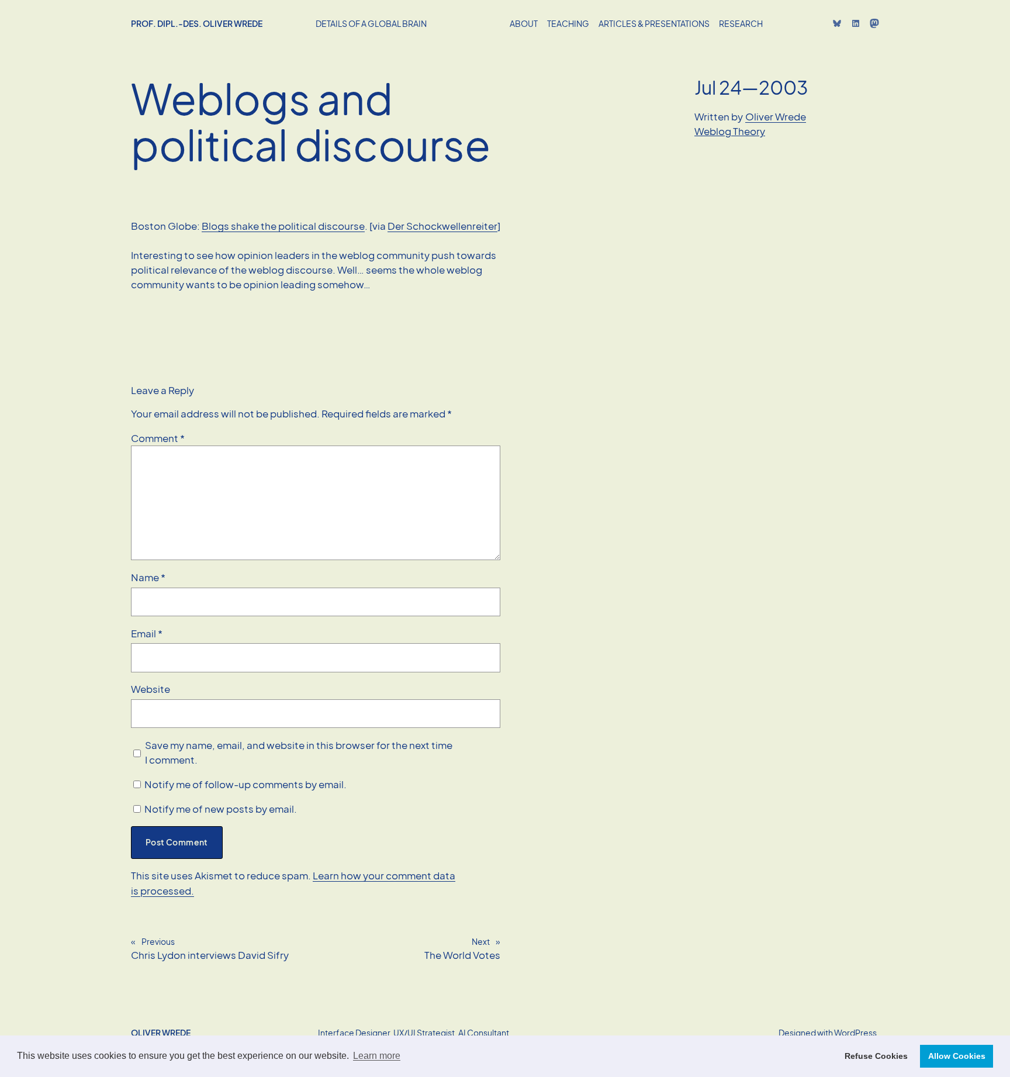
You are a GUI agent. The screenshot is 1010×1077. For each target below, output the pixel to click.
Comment (158, 438)
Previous (158, 941)
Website (150, 689)
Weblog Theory (729, 131)
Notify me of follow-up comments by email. (245, 784)
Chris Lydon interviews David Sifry (210, 955)
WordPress (855, 1032)
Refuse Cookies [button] (876, 1056)
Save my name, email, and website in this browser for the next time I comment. (298, 752)
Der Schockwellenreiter (442, 226)
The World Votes (462, 955)
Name (148, 577)
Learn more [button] (376, 1056)
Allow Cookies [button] (956, 1056)
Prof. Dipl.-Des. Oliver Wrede (196, 23)
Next (481, 941)
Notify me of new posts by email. (220, 809)
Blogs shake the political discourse (283, 226)
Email (146, 633)
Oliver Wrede (775, 117)
